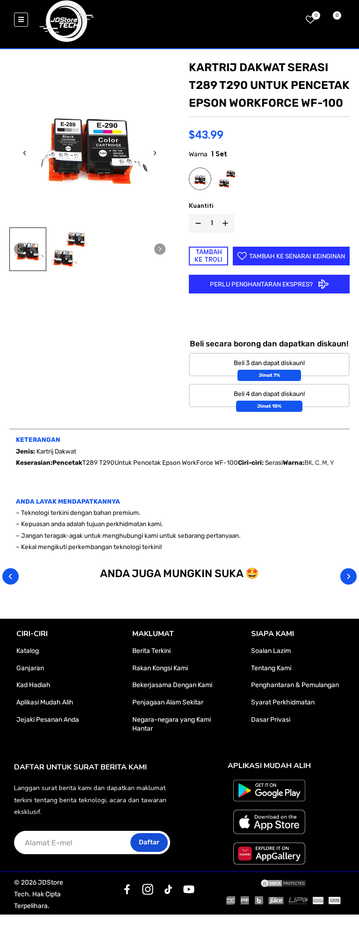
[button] (27, 249)
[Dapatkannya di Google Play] (269, 790)
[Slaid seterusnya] (154, 153)
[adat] (127, 889)
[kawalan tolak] (196, 223)
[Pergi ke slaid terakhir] (25, 153)
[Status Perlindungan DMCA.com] (283, 882)
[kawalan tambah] (227, 223)
